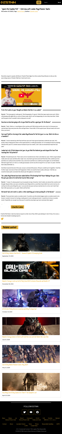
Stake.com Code (37, 419)
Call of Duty (20, 11)
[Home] (8, 2)
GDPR (58, 424)
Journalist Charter (20, 424)
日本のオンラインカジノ (50, 419)
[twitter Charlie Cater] (2, 218)
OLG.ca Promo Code (24, 419)
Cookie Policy (34, 425)
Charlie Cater (34, 11)
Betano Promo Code (11, 419)
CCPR (26, 425)
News (3, 418)
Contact (4, 424)
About (11, 424)
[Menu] (38, 2)
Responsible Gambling (47, 424)
